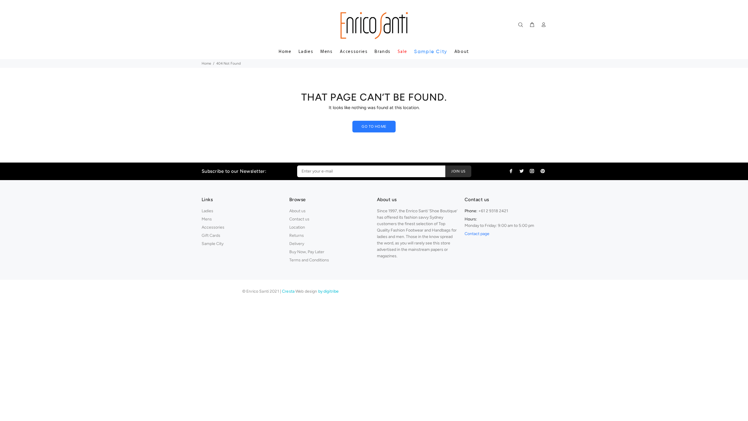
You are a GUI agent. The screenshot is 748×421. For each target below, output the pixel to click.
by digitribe (328, 291)
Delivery (296, 243)
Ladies (306, 51)
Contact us (299, 219)
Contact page (477, 233)
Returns (296, 235)
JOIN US (458, 171)
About (461, 51)
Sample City (430, 52)
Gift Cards (211, 235)
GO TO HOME (373, 126)
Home (285, 51)
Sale (402, 51)
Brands (383, 51)
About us (297, 210)
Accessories (354, 51)
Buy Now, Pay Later (306, 251)
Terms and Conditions (309, 260)
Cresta (288, 291)
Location (297, 227)
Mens (326, 51)
